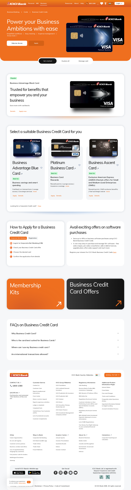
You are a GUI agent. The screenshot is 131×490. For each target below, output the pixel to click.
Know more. (22, 483)
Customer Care (37, 388)
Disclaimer (38, 486)
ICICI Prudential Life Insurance (65, 393)
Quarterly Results (61, 443)
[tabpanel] (65, 212)
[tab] (48, 61)
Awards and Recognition (86, 443)
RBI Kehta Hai (83, 396)
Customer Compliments (40, 419)
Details (12, 111)
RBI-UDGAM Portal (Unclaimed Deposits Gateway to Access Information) (88, 417)
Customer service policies (17, 443)
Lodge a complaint (38, 405)
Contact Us (36, 385)
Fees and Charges (107, 393)
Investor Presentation (62, 440)
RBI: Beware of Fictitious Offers (88, 393)
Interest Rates (106, 387)
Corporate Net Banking (40, 437)
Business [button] (44, 3)
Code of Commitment (62, 486)
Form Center (36, 396)
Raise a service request (40, 399)
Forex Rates (105, 390)
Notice (58, 446)
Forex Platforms (37, 449)
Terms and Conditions (108, 396)
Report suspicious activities (41, 402)
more (35, 191)
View (39, 206)
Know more (11, 36)
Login (118, 3)
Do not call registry (15, 440)
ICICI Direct (59, 402)
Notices (81, 451)
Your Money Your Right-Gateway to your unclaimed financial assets (88, 426)
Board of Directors (84, 437)
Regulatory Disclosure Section (88, 399)
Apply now (22, 111)
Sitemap (12, 460)
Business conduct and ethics (18, 446)
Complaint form (37, 408)
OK (29, 482)
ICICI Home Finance (61, 410)
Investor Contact (61, 449)
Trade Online (37, 443)
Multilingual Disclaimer (16, 457)
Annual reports (60, 437)
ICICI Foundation (61, 385)
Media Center (83, 440)
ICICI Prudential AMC (62, 396)
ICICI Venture (59, 399)
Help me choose (17, 43)
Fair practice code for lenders (18, 454)
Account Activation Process (110, 409)
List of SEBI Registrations (86, 422)
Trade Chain (36, 446)
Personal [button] (31, 3)
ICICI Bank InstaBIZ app (40, 440)
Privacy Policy (48, 486)
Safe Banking (83, 385)
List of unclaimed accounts (41, 416)
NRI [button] (37, 3)
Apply (36, 43)
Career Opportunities (16, 437)
